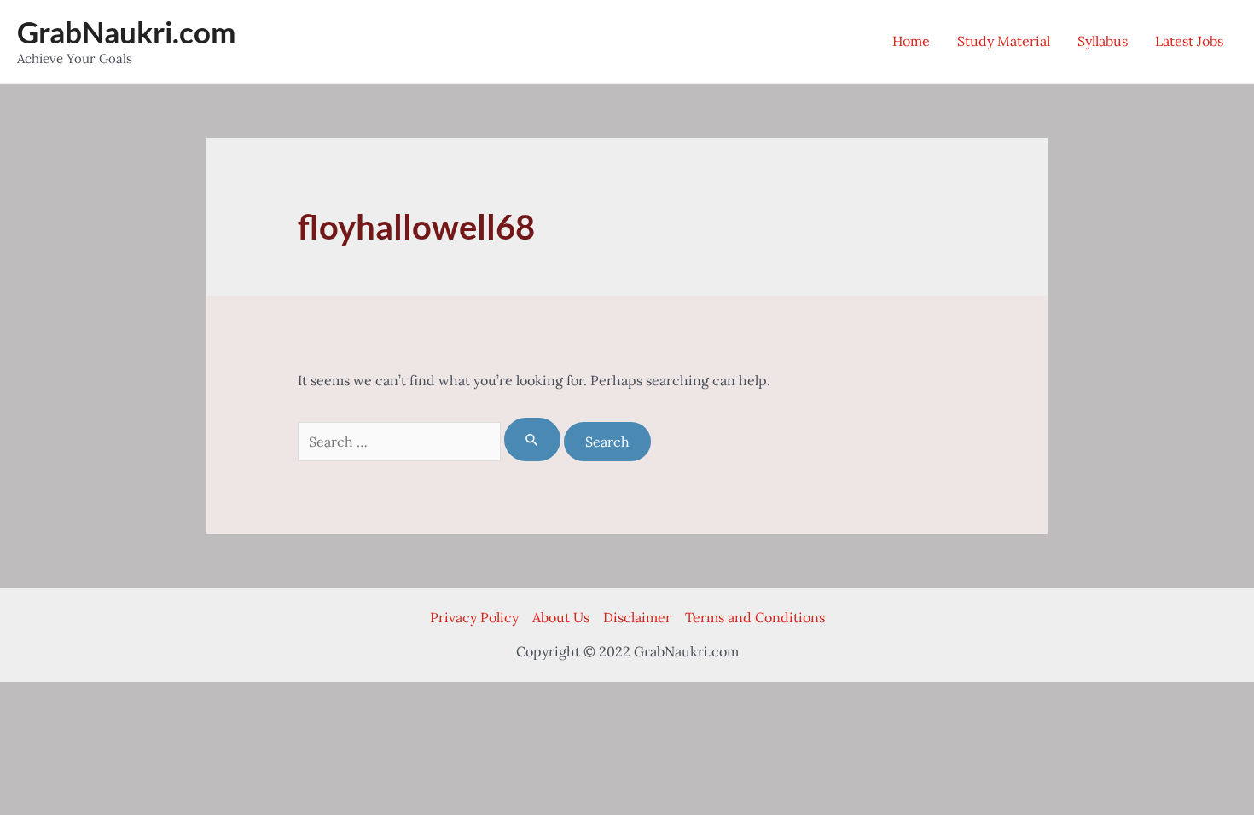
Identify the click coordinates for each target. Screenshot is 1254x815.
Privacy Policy (474, 617)
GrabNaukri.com (126, 31)
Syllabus (1102, 40)
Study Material (1003, 40)
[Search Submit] (532, 439)
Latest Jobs (1189, 40)
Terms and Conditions (755, 617)
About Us (560, 617)
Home (911, 40)
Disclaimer (637, 617)
